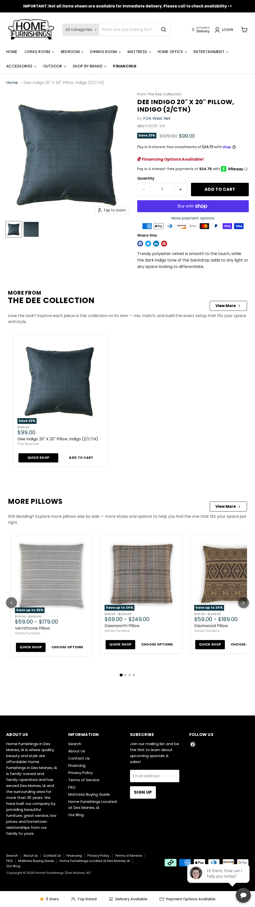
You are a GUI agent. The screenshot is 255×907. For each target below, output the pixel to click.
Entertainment (209, 51)
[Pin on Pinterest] (164, 244)
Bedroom (71, 51)
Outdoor (53, 66)
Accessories (20, 66)
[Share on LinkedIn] (156, 244)
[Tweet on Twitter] (148, 244)
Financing (124, 66)
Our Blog (76, 814)
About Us (76, 751)
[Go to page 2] (125, 675)
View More (225, 305)
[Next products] (243, 602)
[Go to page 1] (121, 674)
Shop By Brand (88, 66)
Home (11, 51)
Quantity (145, 178)
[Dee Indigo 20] (14, 229)
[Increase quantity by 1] (180, 189)
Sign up (143, 792)
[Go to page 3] (129, 675)
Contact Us (79, 758)
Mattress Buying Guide (89, 794)
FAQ (71, 787)
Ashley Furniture (27, 633)
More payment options (193, 218)
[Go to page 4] (134, 675)
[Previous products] (11, 602)
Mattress (138, 51)
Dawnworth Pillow (122, 626)
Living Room (38, 51)
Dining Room (104, 51)
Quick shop (38, 457)
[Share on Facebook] (140, 244)
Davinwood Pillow (211, 626)
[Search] (163, 29)
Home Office (171, 51)
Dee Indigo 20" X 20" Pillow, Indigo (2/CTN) (57, 439)
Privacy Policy (80, 772)
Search (74, 743)
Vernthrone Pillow (32, 628)
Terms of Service (83, 779)
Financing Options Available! (172, 159)
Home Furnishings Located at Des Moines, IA (95, 860)
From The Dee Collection (159, 94)
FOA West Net (157, 118)
